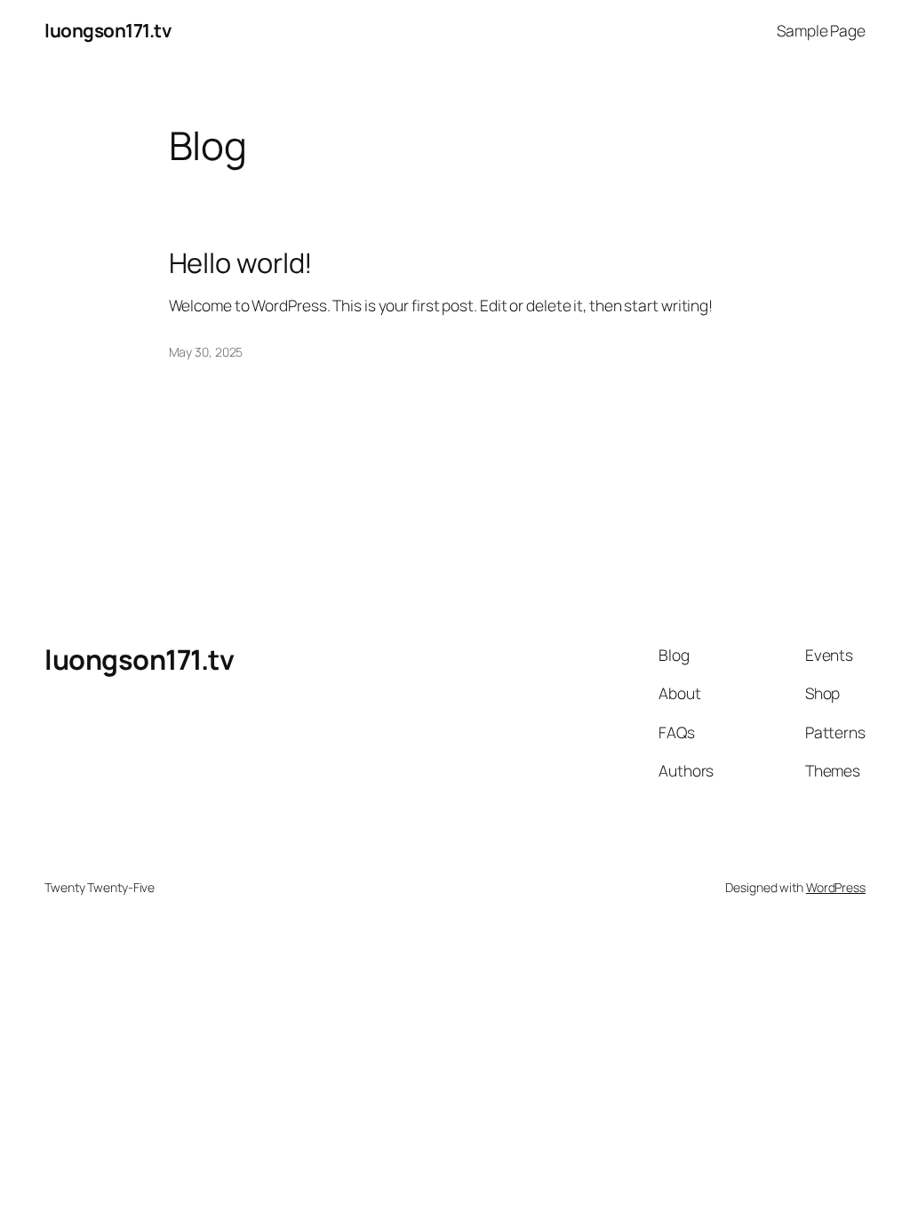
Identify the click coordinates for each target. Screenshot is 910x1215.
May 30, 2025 (206, 351)
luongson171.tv (107, 30)
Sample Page (821, 30)
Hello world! (241, 262)
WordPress (836, 887)
